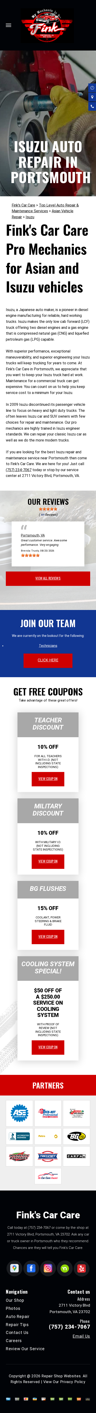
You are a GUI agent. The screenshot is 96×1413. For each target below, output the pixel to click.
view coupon (48, 778)
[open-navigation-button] (8, 25)
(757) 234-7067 (18, 470)
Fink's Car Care (23, 205)
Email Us (81, 1336)
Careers (14, 1340)
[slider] (48, 509)
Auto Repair (18, 1316)
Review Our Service (25, 1348)
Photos (13, 1308)
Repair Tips (17, 1324)
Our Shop (15, 1300)
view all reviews (47, 578)
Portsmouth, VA (33, 535)
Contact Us (17, 1332)
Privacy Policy (73, 1382)
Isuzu (30, 217)
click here (48, 660)
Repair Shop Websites (61, 1376)
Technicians (48, 646)
